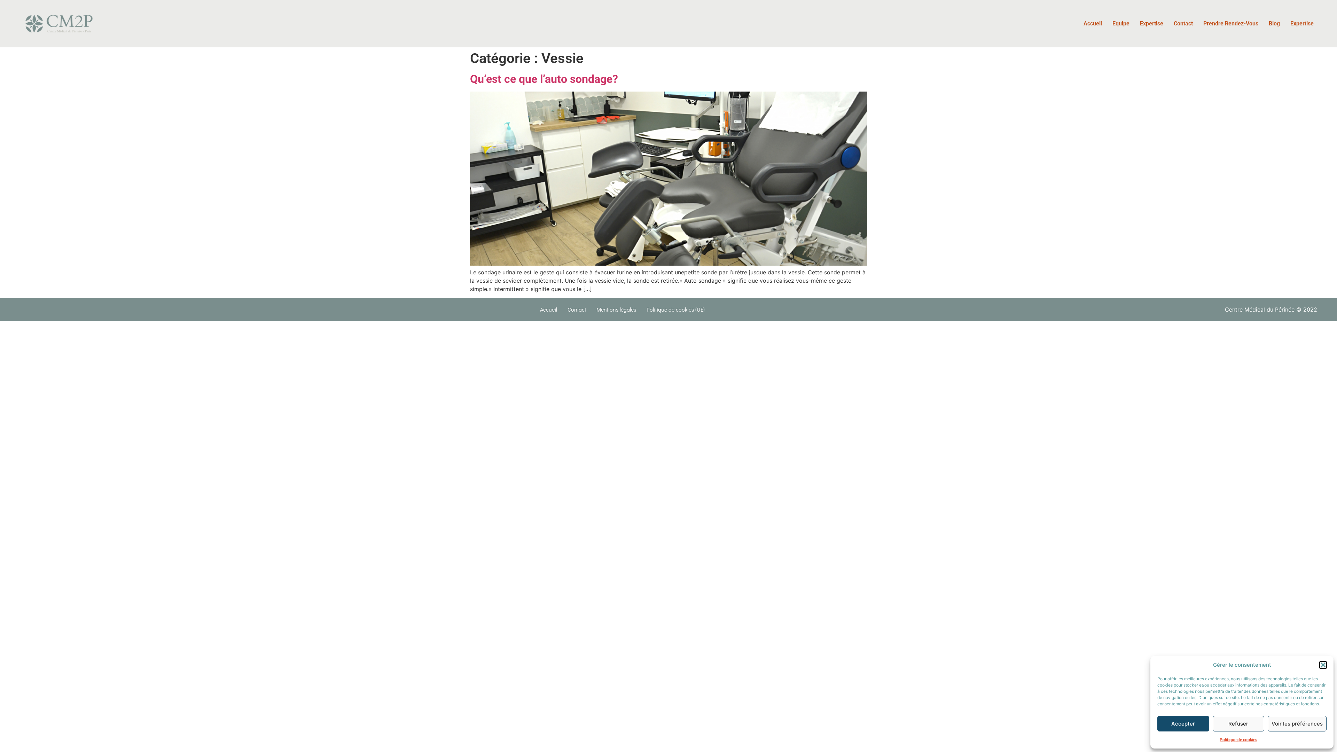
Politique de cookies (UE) (676, 309)
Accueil (1093, 23)
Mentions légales (616, 309)
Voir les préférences (1297, 723)
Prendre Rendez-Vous (1230, 23)
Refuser (1238, 723)
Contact (1183, 23)
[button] (1323, 664)
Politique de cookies (1238, 739)
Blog (1274, 23)
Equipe (1120, 23)
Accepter (1183, 723)
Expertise (1151, 23)
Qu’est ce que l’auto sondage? (544, 79)
